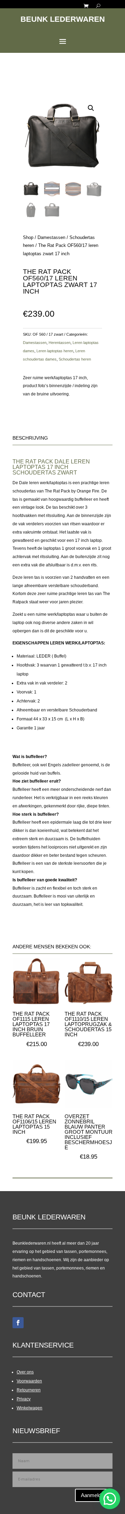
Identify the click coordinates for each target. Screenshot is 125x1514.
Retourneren (29, 1390)
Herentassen (59, 343)
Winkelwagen (29, 1408)
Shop (28, 237)
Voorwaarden (29, 1381)
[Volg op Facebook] (18, 1322)
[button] (91, 108)
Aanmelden (94, 1495)
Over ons (25, 1372)
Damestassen (51, 237)
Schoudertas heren (75, 359)
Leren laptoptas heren (54, 351)
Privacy (24, 1399)
